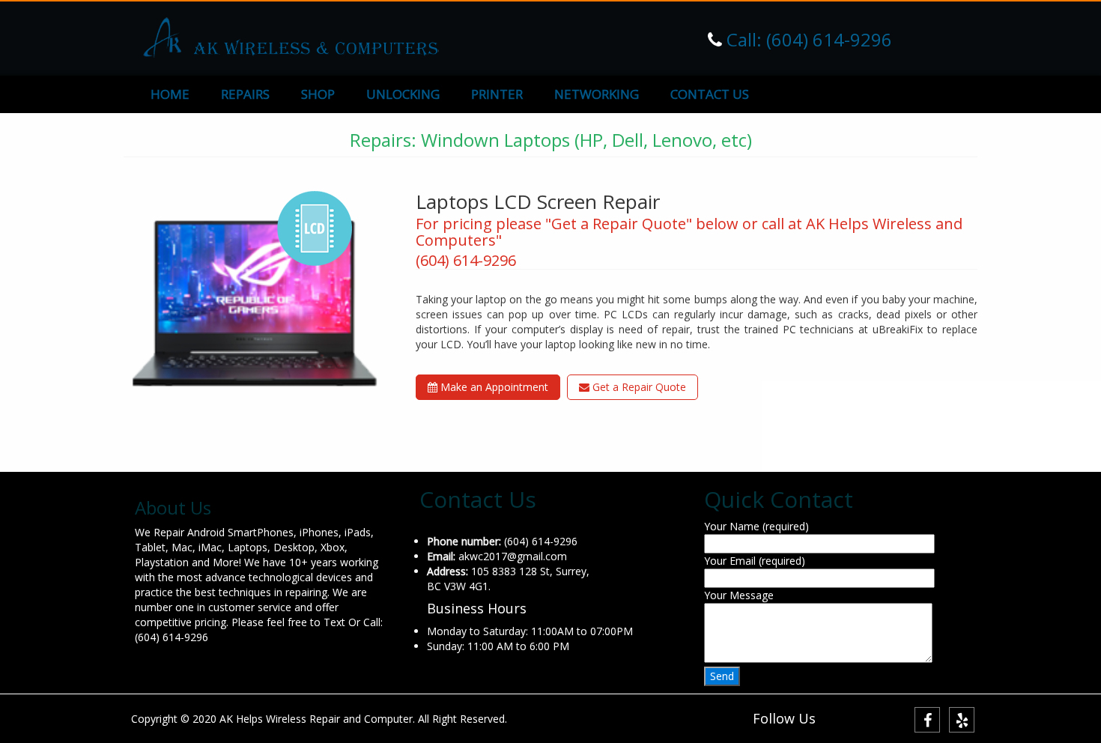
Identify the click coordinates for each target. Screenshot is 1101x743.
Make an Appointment (492, 387)
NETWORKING (596, 94)
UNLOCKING (403, 94)
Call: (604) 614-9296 (807, 39)
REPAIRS (245, 94)
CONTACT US (709, 94)
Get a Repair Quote (637, 387)
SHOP (318, 94)
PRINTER (497, 94)
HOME (170, 94)
